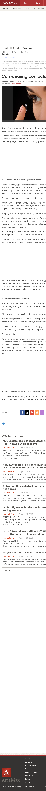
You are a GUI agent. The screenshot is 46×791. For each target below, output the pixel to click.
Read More (13, 458)
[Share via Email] (42, 412)
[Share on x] (27, 412)
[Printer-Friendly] (37, 412)
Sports (27, 782)
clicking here (13, 70)
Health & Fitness (16, 84)
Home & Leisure (31, 772)
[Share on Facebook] (22, 412)
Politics (27, 779)
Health (27, 8)
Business (5, 8)
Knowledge (29, 776)
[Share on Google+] (32, 412)
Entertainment (16, 8)
